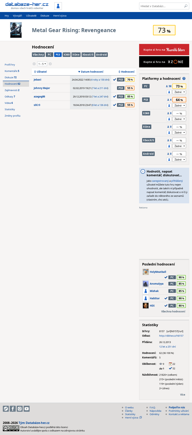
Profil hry (10, 64)
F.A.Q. (152, 407)
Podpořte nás (177, 407)
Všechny (38, 54)
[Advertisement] (164, 232)
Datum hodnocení (92, 71)
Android (101, 54)
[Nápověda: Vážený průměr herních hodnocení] (184, 78)
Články (129, 410)
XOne (76, 54)
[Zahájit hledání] (186, 6)
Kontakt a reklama (179, 414)
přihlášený (177, 180)
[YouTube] (27, 409)
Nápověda (155, 410)
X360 (67, 54)
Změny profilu (12, 115)
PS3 (58, 54)
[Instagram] (20, 409)
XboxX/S (88, 54)
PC (49, 54)
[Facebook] (13, 409)
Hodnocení (127, 71)
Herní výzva (59, 15)
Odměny (154, 414)
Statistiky (10, 109)
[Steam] (6, 409)
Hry (7, 15)
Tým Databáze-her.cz (34, 423)
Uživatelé (31, 15)
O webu (129, 407)
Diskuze (44, 15)
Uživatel (42, 71)
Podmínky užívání (179, 410)
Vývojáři (17, 15)
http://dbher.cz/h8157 (171, 335)
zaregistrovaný (160, 180)
